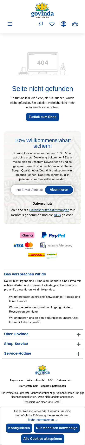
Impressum (17, 380)
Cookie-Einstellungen (53, 386)
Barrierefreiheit (28, 386)
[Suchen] (40, 23)
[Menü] (10, 23)
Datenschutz (64, 380)
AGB (57, 215)
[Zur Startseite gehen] (42, 10)
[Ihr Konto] (63, 23)
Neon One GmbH (51, 402)
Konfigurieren (19, 428)
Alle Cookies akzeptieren (42, 438)
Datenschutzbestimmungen (49, 210)
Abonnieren (59, 189)
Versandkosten (65, 392)
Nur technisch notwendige (56, 428)
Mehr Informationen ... (42, 419)
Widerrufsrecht (36, 380)
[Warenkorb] (75, 23)
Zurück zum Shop (43, 117)
